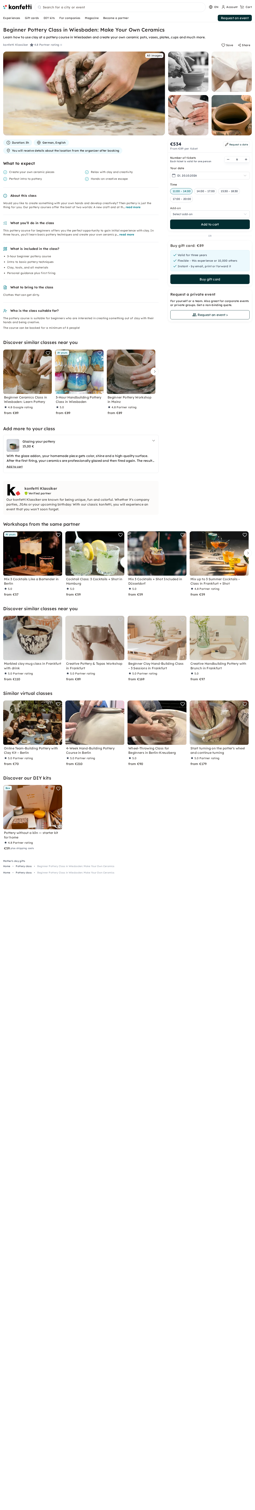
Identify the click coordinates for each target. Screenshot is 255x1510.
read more (133, 207)
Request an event (235, 18)
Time (173, 184)
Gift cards (32, 18)
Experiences (11, 18)
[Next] (154, 371)
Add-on (175, 208)
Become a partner (116, 18)
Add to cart (210, 224)
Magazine (92, 18)
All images (154, 55)
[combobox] (120, 7)
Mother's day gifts (14, 860)
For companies (69, 18)
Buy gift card (210, 279)
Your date (177, 168)
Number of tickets (183, 158)
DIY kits (49, 18)
